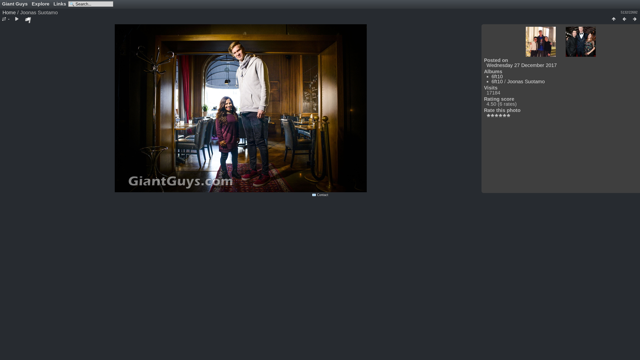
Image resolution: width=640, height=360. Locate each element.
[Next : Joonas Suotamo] (635, 19)
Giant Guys (15, 3)
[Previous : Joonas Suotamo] (624, 19)
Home (9, 12)
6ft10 (497, 76)
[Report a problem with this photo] (28, 20)
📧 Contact (320, 195)
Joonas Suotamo (526, 81)
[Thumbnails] (613, 19)
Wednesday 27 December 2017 (521, 65)
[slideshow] (17, 19)
